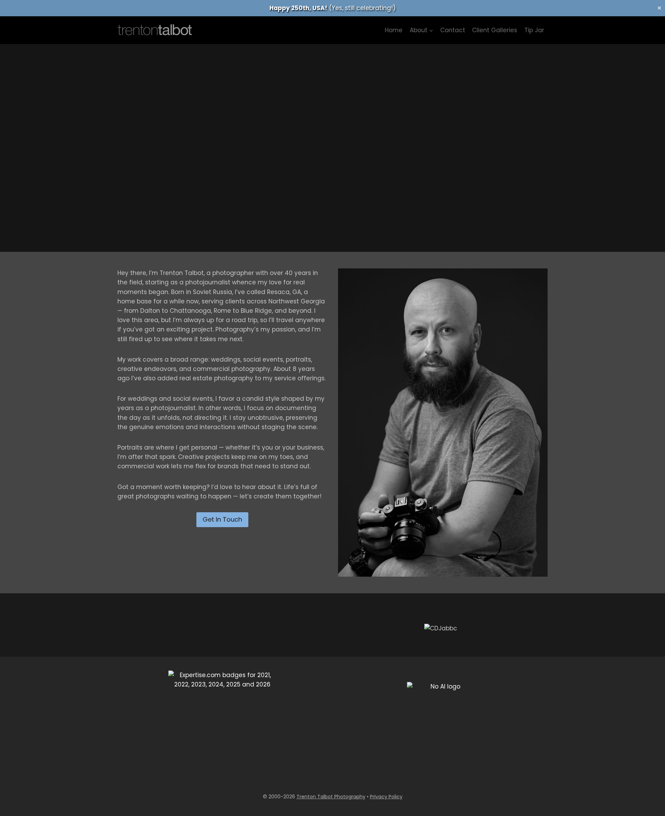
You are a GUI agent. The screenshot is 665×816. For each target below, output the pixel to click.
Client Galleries (494, 30)
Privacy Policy (386, 796)
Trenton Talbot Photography (330, 796)
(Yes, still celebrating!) (332, 8)
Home (393, 30)
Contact (452, 30)
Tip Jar (534, 30)
